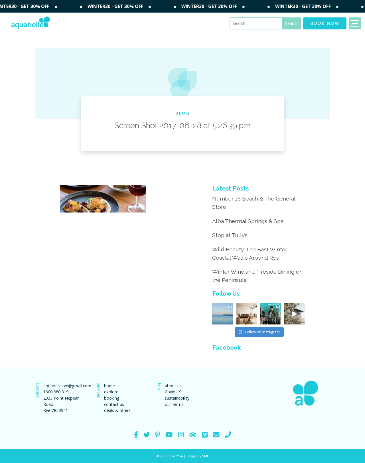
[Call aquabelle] (228, 434)
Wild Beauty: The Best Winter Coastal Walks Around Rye (249, 253)
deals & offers (117, 410)
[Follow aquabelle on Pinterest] (157, 434)
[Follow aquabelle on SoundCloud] (169, 434)
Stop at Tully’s (230, 235)
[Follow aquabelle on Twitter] (146, 434)
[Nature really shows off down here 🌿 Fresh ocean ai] (294, 313)
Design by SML (197, 456)
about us (173, 385)
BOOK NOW (324, 23)
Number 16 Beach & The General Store (253, 202)
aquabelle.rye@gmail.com (64, 385)
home (109, 385)
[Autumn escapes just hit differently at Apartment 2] (246, 313)
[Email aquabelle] (216, 434)
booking (111, 398)
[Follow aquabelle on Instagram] (181, 434)
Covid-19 (173, 391)
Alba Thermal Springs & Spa (247, 221)
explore (111, 391)
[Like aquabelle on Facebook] (136, 434)
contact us (114, 404)
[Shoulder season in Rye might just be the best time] (222, 313)
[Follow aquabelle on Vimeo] (205, 434)
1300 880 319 (55, 391)
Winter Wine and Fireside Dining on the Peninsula (257, 275)
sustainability (177, 398)
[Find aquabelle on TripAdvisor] (192, 434)
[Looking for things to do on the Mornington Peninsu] (270, 313)
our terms (174, 404)
